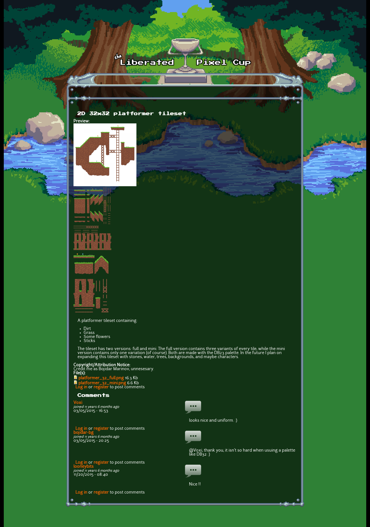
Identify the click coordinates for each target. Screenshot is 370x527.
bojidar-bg (83, 433)
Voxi (77, 403)
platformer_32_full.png (101, 378)
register (101, 387)
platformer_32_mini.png (102, 383)
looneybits (83, 467)
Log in (81, 387)
